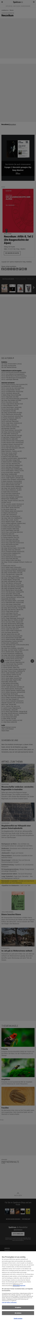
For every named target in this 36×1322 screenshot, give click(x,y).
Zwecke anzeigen (18, 1318)
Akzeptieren (18, 1307)
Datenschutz (16, 1285)
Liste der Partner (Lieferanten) (9, 1302)
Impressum (22, 1285)
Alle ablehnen (18, 1313)
